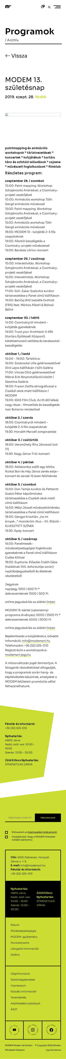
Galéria (15, 954)
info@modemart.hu (36, 641)
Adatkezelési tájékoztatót (42, 832)
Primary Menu (57, 7)
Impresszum (18, 985)
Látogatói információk (25, 948)
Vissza (18, 56)
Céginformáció (20, 973)
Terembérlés (18, 997)
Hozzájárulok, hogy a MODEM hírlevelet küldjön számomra (33, 838)
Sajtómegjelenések (23, 979)
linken (51, 602)
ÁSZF (14, 1009)
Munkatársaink (20, 942)
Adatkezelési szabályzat (25, 1003)
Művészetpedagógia (23, 930)
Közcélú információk (23, 991)
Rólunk (15, 924)
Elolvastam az (34, 832)
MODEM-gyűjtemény (24, 936)
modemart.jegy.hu (18, 655)
